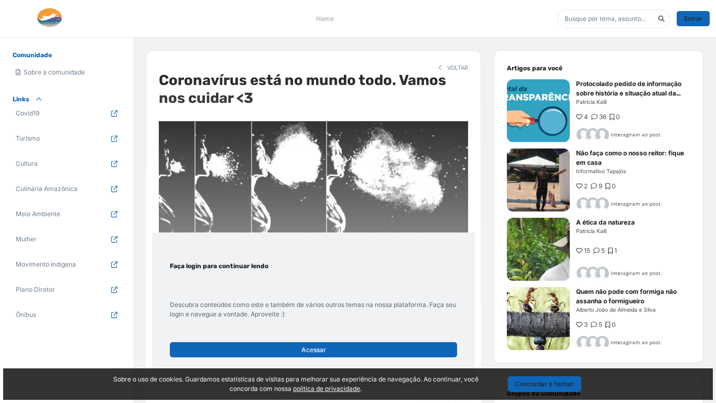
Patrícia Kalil (591, 102)
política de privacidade (326, 389)
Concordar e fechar (544, 384)
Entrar (693, 19)
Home (325, 19)
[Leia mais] (538, 110)
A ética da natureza (605, 222)
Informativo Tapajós (601, 171)
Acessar (313, 350)
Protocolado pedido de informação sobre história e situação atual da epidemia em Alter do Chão (628, 93)
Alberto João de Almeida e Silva (616, 309)
